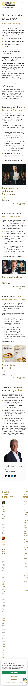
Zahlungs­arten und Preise (24, 556)
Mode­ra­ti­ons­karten (12, 96)
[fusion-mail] (9, 476)
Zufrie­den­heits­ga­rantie (24, 524)
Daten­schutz (24, 576)
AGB (24, 571)
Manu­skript (10, 94)
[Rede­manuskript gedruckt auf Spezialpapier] (14, 165)
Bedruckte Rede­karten (12, 277)
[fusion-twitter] (15, 476)
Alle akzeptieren (14, 672)
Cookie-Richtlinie (14, 682)
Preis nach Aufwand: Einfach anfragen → (3, 515)
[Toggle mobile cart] (22, 2)
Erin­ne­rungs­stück (13, 98)
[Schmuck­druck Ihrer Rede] (14, 346)
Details (24, 205)
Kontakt (24, 590)
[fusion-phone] (6, 476)
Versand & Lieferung (24, 564)
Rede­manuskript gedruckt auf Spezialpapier (10, 191)
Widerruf (24, 581)
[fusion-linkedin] (12, 476)
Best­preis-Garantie (24, 533)
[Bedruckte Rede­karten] (14, 261)
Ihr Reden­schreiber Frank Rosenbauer (24, 512)
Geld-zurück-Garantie (24, 541)
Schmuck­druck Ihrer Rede (9, 366)
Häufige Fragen (24, 548)
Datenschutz (8, 682)
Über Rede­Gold (24, 503)
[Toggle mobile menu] (25, 2)
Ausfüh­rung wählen (20, 203)
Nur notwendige (14, 676)
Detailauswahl (14, 679)
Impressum (24, 586)
